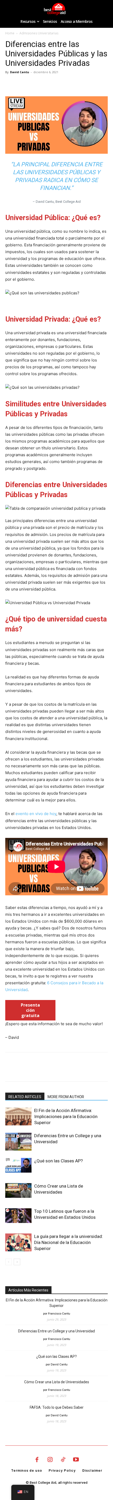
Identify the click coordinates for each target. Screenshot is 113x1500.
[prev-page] (8, 1262)
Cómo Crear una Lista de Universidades (56, 1382)
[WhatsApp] (34, 84)
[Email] (47, 84)
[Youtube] (76, 1460)
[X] (22, 84)
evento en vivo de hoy (36, 813)
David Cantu (19, 72)
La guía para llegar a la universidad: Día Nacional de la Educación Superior (68, 1242)
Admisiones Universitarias (38, 33)
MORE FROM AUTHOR (66, 1097)
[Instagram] (50, 1460)
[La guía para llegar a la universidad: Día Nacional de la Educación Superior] (18, 1242)
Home (9, 33)
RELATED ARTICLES (24, 1097)
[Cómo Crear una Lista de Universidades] (18, 1190)
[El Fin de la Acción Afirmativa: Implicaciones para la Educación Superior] (18, 1117)
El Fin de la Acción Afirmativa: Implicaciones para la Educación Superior (65, 1116)
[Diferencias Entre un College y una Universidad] (18, 1142)
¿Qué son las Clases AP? (58, 1160)
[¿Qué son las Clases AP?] (18, 1165)
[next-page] (17, 1262)
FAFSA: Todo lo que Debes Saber (57, 1407)
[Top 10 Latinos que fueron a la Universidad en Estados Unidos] (18, 1215)
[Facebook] (10, 84)
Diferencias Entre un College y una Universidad (56, 1331)
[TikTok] (63, 1460)
